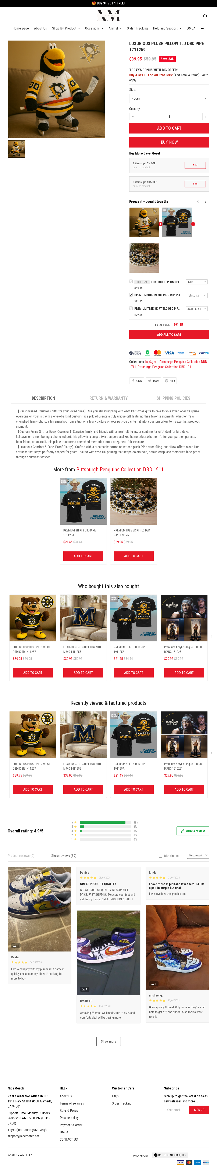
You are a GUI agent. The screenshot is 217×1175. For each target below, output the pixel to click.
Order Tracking (137, 28)
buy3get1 (151, 362)
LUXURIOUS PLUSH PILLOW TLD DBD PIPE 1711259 (166, 282)
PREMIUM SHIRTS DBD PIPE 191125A (157, 295)
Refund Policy (69, 1111)
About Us (40, 28)
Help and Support (165, 28)
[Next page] (205, 201)
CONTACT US (69, 1139)
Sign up (199, 1110)
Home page (21, 28)
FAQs (115, 1096)
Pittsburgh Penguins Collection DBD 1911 (165, 367)
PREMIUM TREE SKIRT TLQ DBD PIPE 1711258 (157, 308)
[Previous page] (198, 201)
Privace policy (69, 1118)
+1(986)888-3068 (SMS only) (27, 1130)
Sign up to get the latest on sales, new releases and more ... (186, 1098)
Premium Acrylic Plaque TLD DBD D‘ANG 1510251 (183, 649)
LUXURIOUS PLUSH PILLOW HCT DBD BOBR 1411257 (31, 649)
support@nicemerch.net (23, 1136)
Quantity (134, 109)
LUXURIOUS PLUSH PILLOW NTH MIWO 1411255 (82, 649)
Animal (113, 28)
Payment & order (71, 1125)
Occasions (92, 28)
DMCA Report (140, 1155)
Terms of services (72, 1103)
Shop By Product (64, 28)
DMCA (191, 28)
